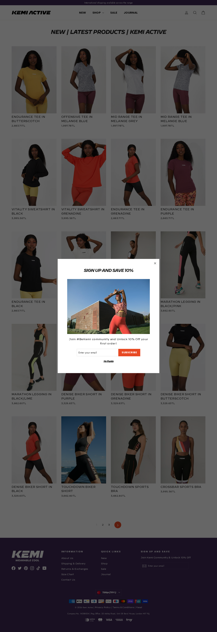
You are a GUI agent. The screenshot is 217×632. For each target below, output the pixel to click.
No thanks (108, 361)
